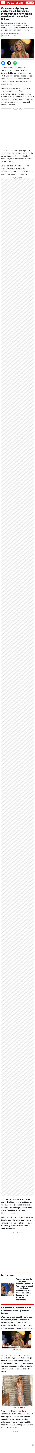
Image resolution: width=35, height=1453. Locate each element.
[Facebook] (3, 63)
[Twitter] (9, 63)
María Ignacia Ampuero (11, 33)
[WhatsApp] (15, 63)
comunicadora (19, 1411)
